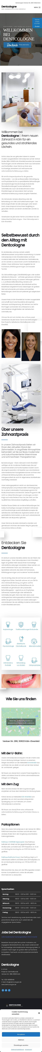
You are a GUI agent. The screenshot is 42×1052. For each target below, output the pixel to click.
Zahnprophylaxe (34, 665)
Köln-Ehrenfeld (26, 797)
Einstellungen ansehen (21, 1045)
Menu (36, 7)
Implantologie (8, 629)
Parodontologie (8, 646)
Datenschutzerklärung (17, 1049)
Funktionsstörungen (23, 629)
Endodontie (34, 629)
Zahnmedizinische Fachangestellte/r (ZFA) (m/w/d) (19, 937)
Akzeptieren (21, 1034)
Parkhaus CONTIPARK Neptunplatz (12, 842)
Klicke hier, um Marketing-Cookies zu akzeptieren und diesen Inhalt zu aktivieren (21, 722)
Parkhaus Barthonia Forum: (10, 857)
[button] (39, 1013)
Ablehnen (21, 1040)
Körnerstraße (32, 763)
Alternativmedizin (35, 646)
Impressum (28, 1049)
